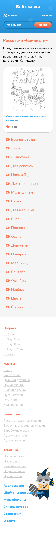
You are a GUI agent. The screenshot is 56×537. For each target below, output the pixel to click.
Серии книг (12, 514)
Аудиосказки (14, 485)
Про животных (14, 456)
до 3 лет (9, 334)
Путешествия (13, 395)
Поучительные (14, 471)
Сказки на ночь (15, 466)
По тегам (47, 15)
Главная (12, 15)
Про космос (12, 461)
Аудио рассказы (15, 435)
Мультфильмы (15, 500)
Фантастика (12, 375)
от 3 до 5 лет (12, 339)
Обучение (11, 400)
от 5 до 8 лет (12, 344)
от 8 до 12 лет (13, 349)
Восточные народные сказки (24, 425)
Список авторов (16, 507)
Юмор (8, 370)
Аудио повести (14, 440)
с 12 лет (9, 354)
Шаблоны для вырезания (24, 493)
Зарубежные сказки (18, 430)
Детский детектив (17, 380)
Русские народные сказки (22, 421)
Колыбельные (13, 405)
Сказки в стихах (15, 390)
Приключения (14, 385)
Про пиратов (13, 476)
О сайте (9, 521)
